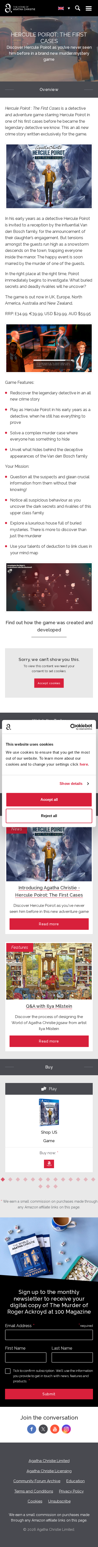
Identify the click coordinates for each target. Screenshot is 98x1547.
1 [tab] (3, 1180)
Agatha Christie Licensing (49, 1471)
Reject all (49, 816)
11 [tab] (79, 1180)
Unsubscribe (59, 1501)
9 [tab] (64, 1180)
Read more (49, 924)
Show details (71, 783)
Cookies (35, 1501)
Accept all (49, 799)
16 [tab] (56, 1187)
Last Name (62, 1348)
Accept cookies (49, 683)
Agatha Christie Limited (49, 1461)
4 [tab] (26, 1180)
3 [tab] (18, 1180)
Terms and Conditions (33, 1491)
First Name (15, 1348)
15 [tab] (49, 1187)
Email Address (18, 1325)
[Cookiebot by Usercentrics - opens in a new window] (70, 727)
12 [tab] (86, 1180)
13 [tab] (94, 1180)
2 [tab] (11, 1180)
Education (75, 1481)
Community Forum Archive (36, 1481)
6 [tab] (41, 1180)
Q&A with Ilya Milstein (49, 1006)
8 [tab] (56, 1180)
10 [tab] (71, 1180)
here (84, 764)
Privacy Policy (71, 1491)
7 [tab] (49, 1180)
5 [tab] (33, 1180)
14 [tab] (41, 1187)
